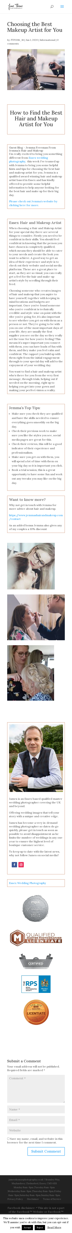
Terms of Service (52, 1199)
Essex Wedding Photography (27, 883)
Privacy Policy (15, 1199)
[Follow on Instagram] (21, 864)
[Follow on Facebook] (14, 864)
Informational (47, 39)
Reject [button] (40, 1227)
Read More (54, 1227)
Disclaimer (33, 1199)
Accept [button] (27, 1227)
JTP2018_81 (17, 39)
